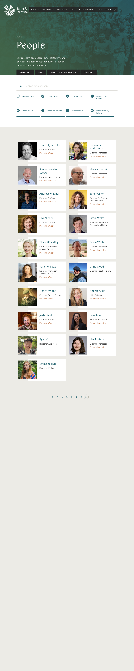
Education (62, 9)
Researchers (25, 72)
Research (35, 9)
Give (100, 9)
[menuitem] (25, 72)
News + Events (48, 9)
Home (19, 37)
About (108, 9)
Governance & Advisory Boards (63, 72)
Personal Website (47, 153)
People (73, 9)
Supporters (88, 72)
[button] (34, 9)
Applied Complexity (87, 9)
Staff (40, 72)
